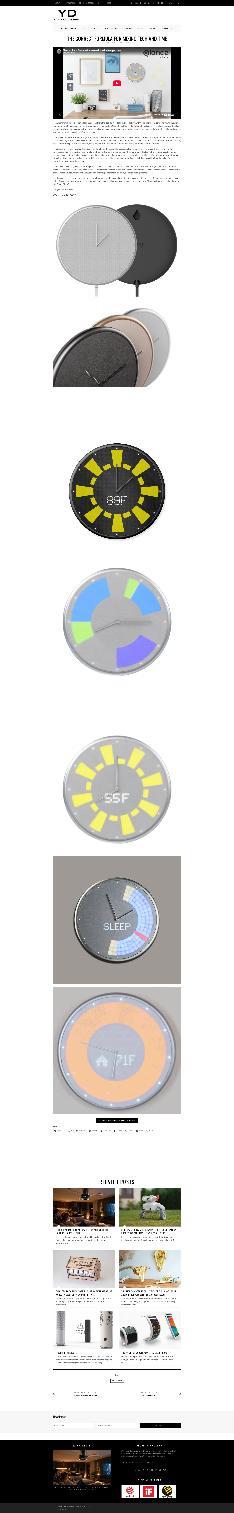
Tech (83, 28)
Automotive (95, 28)
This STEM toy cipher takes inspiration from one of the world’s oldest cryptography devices (84, 1293)
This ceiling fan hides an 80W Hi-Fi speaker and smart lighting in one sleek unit (82, 1488)
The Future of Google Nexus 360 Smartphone (144, 1352)
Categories (70, 3)
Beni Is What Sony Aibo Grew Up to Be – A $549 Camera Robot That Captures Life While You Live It (148, 1231)
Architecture (111, 28)
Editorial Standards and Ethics (132, 1462)
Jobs (109, 3)
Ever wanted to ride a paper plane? (85, 1393)
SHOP (100, 3)
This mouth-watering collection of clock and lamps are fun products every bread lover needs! (148, 1293)
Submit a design (86, 3)
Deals (141, 28)
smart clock (117, 1380)
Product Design (68, 28)
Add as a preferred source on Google (118, 1120)
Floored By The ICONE (66, 1352)
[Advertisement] (136, 15)
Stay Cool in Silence (149, 1393)
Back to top (61, 1509)
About (57, 3)
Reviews (152, 28)
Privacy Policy (150, 1462)
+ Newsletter (166, 28)
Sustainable (128, 28)
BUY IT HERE (59, 194)
